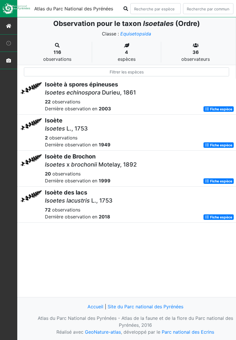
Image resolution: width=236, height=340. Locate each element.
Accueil (95, 306)
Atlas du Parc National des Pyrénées (73, 9)
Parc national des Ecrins (188, 332)
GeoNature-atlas (103, 332)
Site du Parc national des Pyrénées (145, 306)
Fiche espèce (220, 109)
